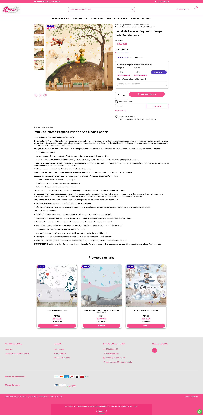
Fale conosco (59, 349)
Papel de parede (60, 18)
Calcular (159, 72)
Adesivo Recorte (80, 18)
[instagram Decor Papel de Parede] (154, 350)
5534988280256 (112, 349)
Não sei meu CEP (120, 110)
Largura (120, 68)
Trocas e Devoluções (62, 358)
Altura (137, 68)
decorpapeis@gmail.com (115, 358)
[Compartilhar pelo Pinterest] (45, 96)
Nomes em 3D (97, 18)
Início (117, 25)
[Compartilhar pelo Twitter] (40, 96)
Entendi (101, 411)
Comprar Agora (148, 94)
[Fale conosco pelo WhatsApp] (199, 411)
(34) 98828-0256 (112, 353)
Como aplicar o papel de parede (17, 353)
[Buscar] (132, 9)
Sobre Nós (8, 349)
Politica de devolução (141, 18)
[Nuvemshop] (191, 397)
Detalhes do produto (43, 127)
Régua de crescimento (117, 18)
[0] (195, 9)
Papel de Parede (128, 25)
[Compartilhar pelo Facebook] (36, 96)
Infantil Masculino (142, 25)
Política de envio (60, 353)
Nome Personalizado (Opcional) (131, 79)
